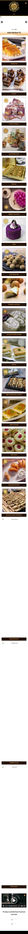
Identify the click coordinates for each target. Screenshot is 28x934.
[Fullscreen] (24, 906)
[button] (26, 3)
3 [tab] (15, 29)
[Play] (3, 906)
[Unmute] (22, 906)
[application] (14, 900)
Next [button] (26, 22)
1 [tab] (12, 29)
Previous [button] (2, 22)
